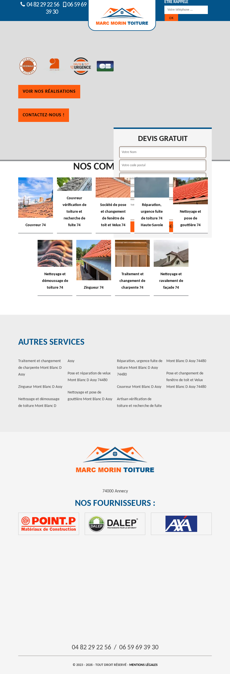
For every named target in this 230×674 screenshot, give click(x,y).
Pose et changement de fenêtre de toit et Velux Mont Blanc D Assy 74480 (186, 380)
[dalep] (115, 524)
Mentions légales (143, 665)
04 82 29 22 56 (42, 5)
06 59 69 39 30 (138, 647)
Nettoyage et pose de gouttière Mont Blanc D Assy (90, 395)
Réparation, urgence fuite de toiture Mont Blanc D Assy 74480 (139, 368)
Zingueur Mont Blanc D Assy (40, 387)
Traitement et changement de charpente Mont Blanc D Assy (40, 368)
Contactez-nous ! (44, 115)
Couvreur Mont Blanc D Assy (139, 387)
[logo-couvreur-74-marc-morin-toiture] (115, 460)
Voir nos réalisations (49, 91)
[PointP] (48, 524)
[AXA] (181, 524)
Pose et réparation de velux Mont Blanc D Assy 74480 (89, 376)
